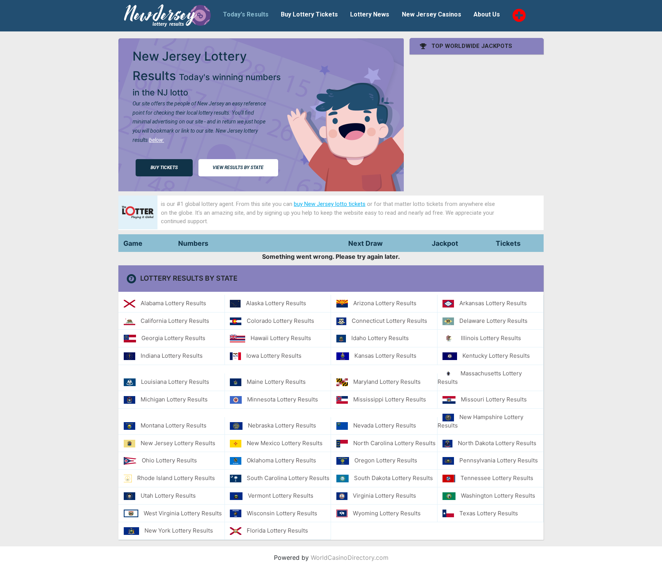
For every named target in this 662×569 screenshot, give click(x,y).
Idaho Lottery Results (380, 338)
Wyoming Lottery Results (387, 513)
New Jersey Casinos (431, 14)
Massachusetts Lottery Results (480, 378)
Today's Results (246, 14)
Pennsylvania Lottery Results (498, 460)
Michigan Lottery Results (174, 399)
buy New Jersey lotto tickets (329, 204)
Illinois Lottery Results (491, 338)
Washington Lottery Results (498, 495)
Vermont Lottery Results (280, 495)
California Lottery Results (175, 320)
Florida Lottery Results (277, 530)
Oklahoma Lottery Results (281, 460)
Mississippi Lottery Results (389, 399)
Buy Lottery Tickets (309, 14)
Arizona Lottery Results (384, 303)
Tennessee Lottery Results (496, 478)
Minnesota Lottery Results (282, 399)
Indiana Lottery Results (172, 355)
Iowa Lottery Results (274, 355)
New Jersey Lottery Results (178, 443)
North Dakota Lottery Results (497, 443)
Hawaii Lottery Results (281, 338)
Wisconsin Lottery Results (282, 513)
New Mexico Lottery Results (285, 443)
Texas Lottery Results (488, 513)
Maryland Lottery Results (387, 381)
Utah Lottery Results (168, 495)
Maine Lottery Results (276, 381)
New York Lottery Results (178, 530)
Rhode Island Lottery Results (176, 478)
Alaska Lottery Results (276, 303)
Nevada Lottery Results (384, 425)
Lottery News (369, 14)
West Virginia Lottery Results (183, 513)
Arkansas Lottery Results (493, 303)
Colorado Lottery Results (280, 320)
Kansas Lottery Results (385, 355)
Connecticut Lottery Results (389, 320)
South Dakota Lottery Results (393, 478)
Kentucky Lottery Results (496, 355)
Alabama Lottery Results (173, 303)
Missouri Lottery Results (494, 399)
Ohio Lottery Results (169, 460)
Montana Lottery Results (173, 425)
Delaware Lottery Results (493, 320)
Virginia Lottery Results (384, 495)
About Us (487, 14)
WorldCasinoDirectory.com (349, 557)
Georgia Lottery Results (173, 338)
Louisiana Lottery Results (175, 381)
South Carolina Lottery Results (288, 478)
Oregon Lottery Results (385, 460)
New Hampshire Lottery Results (481, 421)
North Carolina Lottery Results (394, 443)
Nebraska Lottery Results (282, 425)
